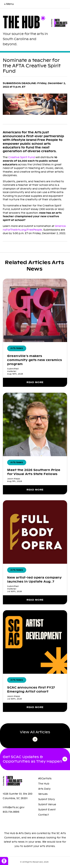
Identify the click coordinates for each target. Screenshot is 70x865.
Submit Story (46, 799)
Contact (43, 814)
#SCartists (45, 778)
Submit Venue (47, 804)
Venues (43, 794)
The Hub (43, 783)
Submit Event (47, 809)
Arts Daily (44, 788)
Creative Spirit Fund (21, 157)
